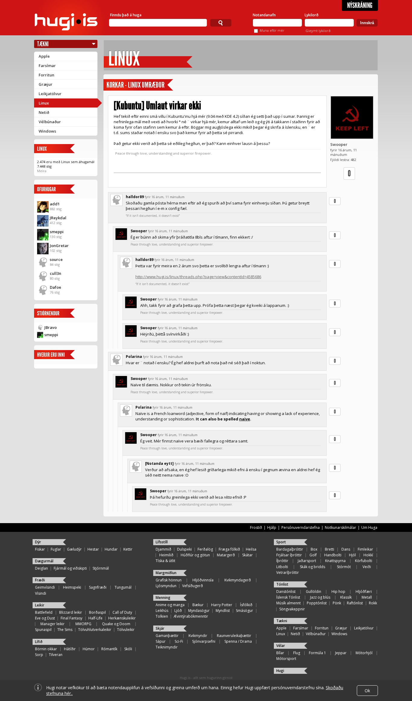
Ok (367, 690)
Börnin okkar (46, 648)
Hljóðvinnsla (203, 580)
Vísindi (40, 593)
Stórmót (344, 566)
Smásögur (244, 610)
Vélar (280, 645)
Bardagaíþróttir (289, 549)
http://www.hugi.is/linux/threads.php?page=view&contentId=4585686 (198, 276)
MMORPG (83, 623)
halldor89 (135, 196)
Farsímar (47, 65)
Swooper (338, 144)
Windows (47, 131)
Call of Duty (122, 612)
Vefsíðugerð (192, 585)
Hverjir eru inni (51, 354)
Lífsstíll (162, 542)
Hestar (93, 549)
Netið (44, 112)
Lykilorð (312, 15)
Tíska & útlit (165, 560)
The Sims (64, 629)
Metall (367, 597)
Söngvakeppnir (292, 609)
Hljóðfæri (364, 591)
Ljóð (178, 610)
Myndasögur (199, 610)
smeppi (57, 231)
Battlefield (43, 612)
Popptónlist (317, 603)
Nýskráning (359, 5)
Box (314, 549)
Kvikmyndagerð (237, 580)
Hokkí (368, 555)
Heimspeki (72, 587)
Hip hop (338, 591)
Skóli (128, 648)
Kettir (127, 549)
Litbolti (282, 566)
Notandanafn (264, 15)
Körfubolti (363, 560)
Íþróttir (282, 560)
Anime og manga (170, 604)
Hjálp (271, 527)
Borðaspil (97, 612)
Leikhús (162, 610)
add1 (55, 204)
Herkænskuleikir (122, 618)
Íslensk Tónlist (288, 597)
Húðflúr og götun (195, 555)
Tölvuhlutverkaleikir (94, 629)
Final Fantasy (71, 618)
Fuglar (56, 549)
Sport (281, 542)
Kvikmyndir (198, 635)
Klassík (346, 597)
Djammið (163, 549)
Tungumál (123, 587)
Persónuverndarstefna (300, 527)
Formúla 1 (317, 652)
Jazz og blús (320, 597)
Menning (163, 597)
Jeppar (341, 652)
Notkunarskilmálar (340, 527)
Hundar (111, 549)
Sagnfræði (97, 587)
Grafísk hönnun (169, 580)
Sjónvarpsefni (203, 641)
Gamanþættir (167, 635)
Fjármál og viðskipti (70, 568)
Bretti (329, 549)
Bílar (280, 652)
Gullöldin (313, 591)
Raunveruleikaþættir (234, 635)
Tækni (43, 44)
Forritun (46, 75)
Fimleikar (365, 549)
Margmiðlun (166, 572)
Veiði (367, 566)
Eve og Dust (45, 618)
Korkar (115, 85)
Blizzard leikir (70, 612)
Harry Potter (221, 604)
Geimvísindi (45, 587)
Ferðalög (205, 549)
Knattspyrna (335, 560)
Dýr (38, 542)
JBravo (50, 327)
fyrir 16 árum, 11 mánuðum (165, 197)
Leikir (39, 605)
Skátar (247, 555)
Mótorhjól (364, 652)
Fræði (40, 580)
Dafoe (55, 287)
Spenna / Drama (238, 641)
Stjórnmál (101, 568)
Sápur (161, 641)
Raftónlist (355, 603)
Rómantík (109, 648)
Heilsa (251, 549)
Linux (44, 103)
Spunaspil (43, 629)
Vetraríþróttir (287, 572)
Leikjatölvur (50, 93)
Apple (44, 56)
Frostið (256, 527)
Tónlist (282, 584)
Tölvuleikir (126, 629)
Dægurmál (44, 561)
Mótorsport (286, 658)
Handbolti (332, 555)
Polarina (134, 356)
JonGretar (59, 245)
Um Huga (369, 527)
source (56, 259)
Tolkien (162, 616)
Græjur (45, 84)
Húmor (89, 648)
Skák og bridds (312, 566)
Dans (345, 549)
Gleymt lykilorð (318, 30)
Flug (296, 652)
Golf (313, 555)
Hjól (352, 555)
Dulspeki (184, 549)
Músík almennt (288, 603)
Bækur (198, 604)
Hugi (280, 670)
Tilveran (55, 654)
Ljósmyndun (166, 585)
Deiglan (41, 568)
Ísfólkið (246, 604)
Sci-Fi (179, 641)
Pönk (337, 603)
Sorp (39, 654)
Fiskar (40, 549)
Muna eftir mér (272, 30)
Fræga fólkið (229, 549)
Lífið (39, 641)
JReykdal (58, 217)
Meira (41, 171)
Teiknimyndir (167, 647)
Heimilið (166, 555)
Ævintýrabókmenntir (191, 616)
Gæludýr (74, 549)
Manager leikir (52, 623)
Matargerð (226, 555)
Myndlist (223, 610)
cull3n (55, 273)
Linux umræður (146, 85)
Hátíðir (70, 648)
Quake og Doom (116, 623)
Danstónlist (286, 591)
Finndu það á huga (125, 15)
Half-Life (95, 618)
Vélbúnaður (50, 121)
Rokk (373, 603)
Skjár (160, 628)
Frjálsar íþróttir (289, 555)
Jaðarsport (307, 560)
